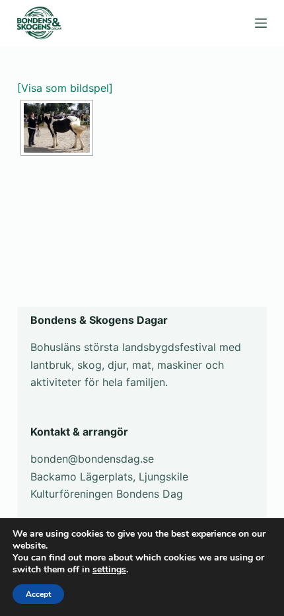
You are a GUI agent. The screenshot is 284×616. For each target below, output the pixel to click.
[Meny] (261, 23)
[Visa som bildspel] (65, 88)
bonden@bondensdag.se (92, 458)
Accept (38, 594)
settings (109, 570)
